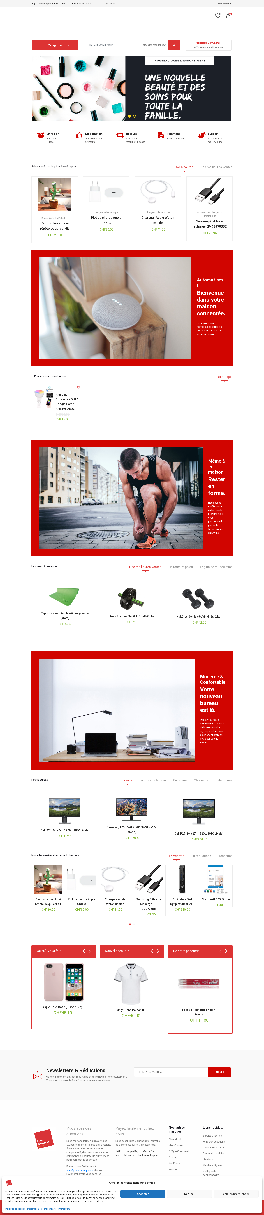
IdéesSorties (176, 1145)
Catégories (55, 45)
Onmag (173, 1157)
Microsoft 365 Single (216, 899)
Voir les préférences (236, 1194)
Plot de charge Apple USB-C (106, 220)
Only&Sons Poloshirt (130, 1010)
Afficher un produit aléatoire (209, 45)
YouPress (174, 1163)
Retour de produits (213, 1153)
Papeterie (180, 780)
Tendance (225, 856)
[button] (130, 924)
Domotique (225, 377)
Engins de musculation (216, 567)
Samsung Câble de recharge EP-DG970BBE (209, 223)
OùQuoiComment (179, 1151)
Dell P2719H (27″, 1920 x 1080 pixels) (199, 833)
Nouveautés (184, 167)
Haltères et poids (181, 567)
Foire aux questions (214, 1141)
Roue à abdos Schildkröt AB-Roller (132, 616)
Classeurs (201, 780)
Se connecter (224, 3)
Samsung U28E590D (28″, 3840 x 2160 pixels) (132, 830)
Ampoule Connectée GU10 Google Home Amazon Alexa (67, 401)
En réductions (201, 856)
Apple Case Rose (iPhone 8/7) (62, 1007)
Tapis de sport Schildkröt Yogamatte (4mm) (65, 616)
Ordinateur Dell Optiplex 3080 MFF (182, 902)
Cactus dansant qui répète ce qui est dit (54, 225)
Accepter (143, 1194)
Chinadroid (175, 1139)
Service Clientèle (212, 1135)
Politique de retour (81, 3)
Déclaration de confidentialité (42, 1209)
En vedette (176, 856)
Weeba (173, 1169)
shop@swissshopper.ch (79, 1170)
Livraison (208, 1159)
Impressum (64, 1209)
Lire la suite (100, 213)
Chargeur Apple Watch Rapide (157, 220)
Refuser (189, 1194)
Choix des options (48, 218)
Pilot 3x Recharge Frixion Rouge (198, 1012)
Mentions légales (212, 1165)
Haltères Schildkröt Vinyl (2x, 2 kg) (199, 616)
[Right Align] (174, 45)
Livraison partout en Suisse (51, 3)
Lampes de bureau (153, 780)
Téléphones (224, 780)
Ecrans (127, 780)
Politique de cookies (15, 1209)
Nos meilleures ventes (216, 167)
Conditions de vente (214, 1147)
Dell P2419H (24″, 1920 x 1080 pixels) (65, 830)
